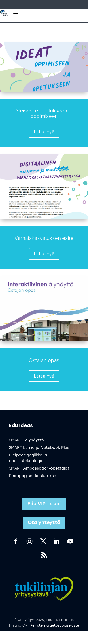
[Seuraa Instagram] (29, 541)
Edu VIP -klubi (44, 504)
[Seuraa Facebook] (16, 541)
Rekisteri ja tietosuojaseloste (54, 625)
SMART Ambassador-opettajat (39, 468)
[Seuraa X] (43, 541)
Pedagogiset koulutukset (33, 476)
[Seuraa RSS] (44, 555)
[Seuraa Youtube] (70, 541)
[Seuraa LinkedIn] (57, 541)
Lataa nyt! (44, 131)
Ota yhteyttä (44, 522)
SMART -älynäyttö (26, 440)
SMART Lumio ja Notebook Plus (39, 448)
